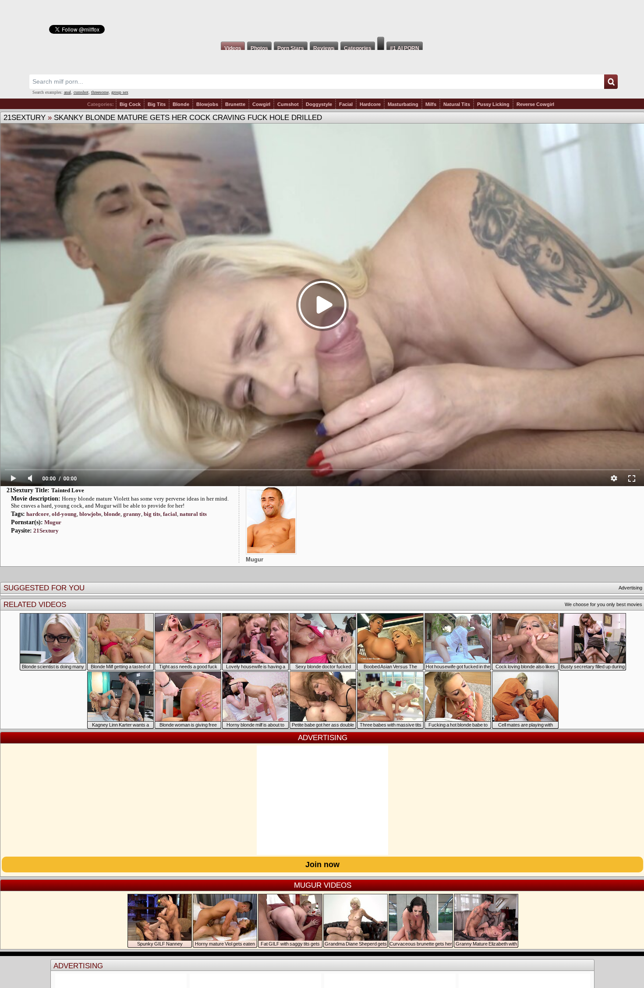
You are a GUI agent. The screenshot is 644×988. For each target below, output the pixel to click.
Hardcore (370, 104)
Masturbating (403, 104)
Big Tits (157, 104)
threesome (100, 92)
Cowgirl (261, 104)
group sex (119, 92)
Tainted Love (67, 490)
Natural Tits (456, 104)
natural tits (193, 514)
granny (132, 514)
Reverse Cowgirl (535, 104)
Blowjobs (207, 104)
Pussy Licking (493, 104)
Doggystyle (319, 104)
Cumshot (288, 104)
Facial (346, 104)
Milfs (430, 104)
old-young (64, 514)
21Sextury (25, 117)
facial (170, 514)
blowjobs (90, 514)
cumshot (81, 92)
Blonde (181, 104)
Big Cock (130, 104)
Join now (322, 864)
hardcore (37, 514)
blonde (112, 514)
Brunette (235, 104)
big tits (152, 514)
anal (67, 92)
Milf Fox (322, 18)
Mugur (52, 522)
